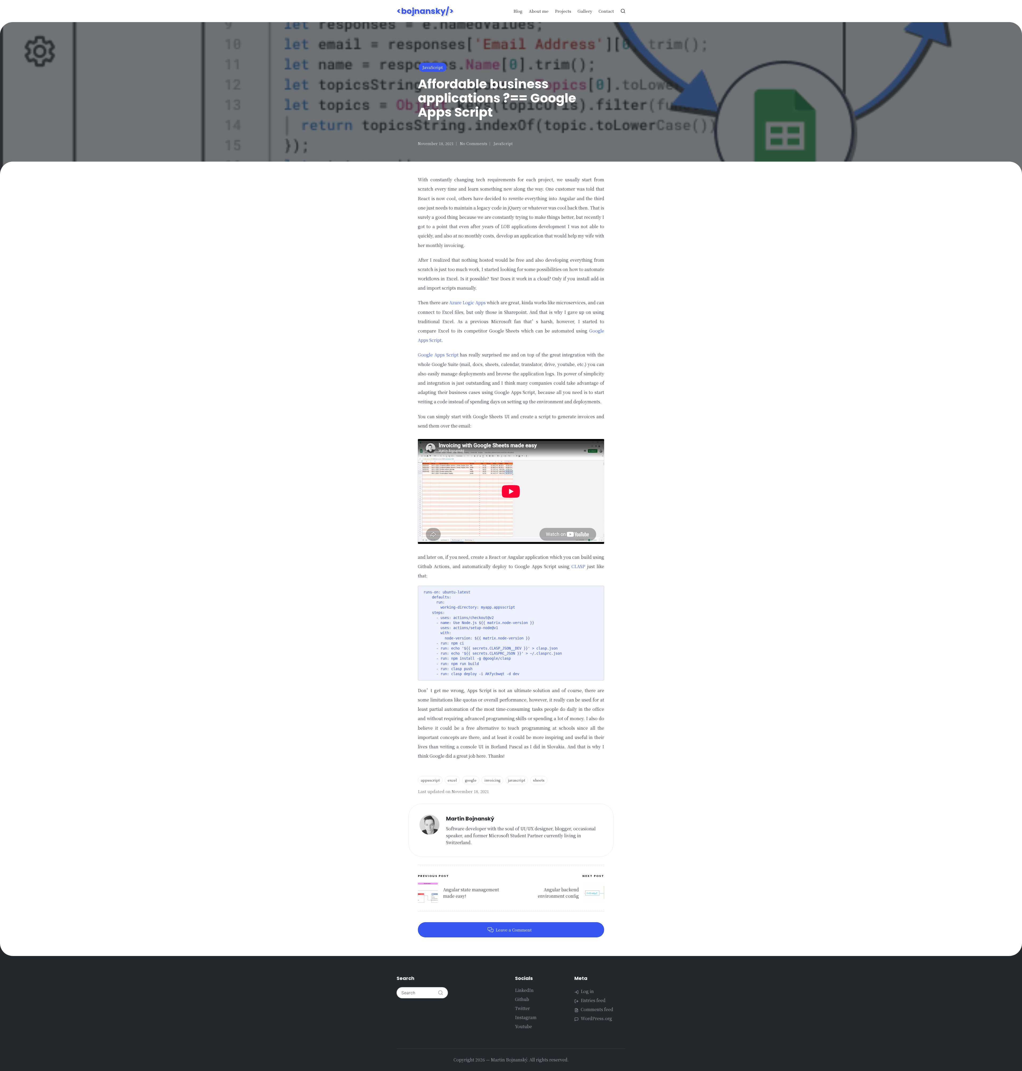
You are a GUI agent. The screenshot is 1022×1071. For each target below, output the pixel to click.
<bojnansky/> (425, 11)
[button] (440, 992)
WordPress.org (596, 1018)
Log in (587, 991)
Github (522, 999)
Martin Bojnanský (470, 818)
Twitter (522, 1008)
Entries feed (593, 1000)
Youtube (523, 1026)
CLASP (578, 566)
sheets (539, 780)
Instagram (526, 1017)
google (470, 780)
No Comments (473, 143)
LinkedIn (524, 990)
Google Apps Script (438, 355)
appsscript (430, 780)
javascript (516, 780)
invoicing (492, 780)
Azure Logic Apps (467, 302)
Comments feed (597, 1009)
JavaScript (432, 67)
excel (452, 780)
